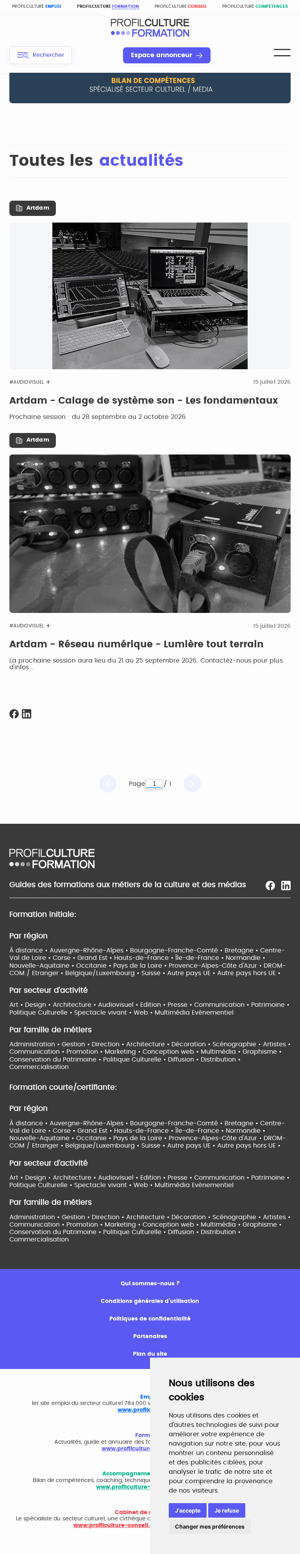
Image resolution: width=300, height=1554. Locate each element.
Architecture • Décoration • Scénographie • (194, 1044)
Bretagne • (242, 950)
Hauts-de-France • (144, 958)
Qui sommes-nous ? (150, 1283)
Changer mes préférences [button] (210, 1526)
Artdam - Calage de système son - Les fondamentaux (143, 401)
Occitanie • (94, 966)
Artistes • (277, 1044)
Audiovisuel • (119, 1005)
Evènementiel (213, 1013)
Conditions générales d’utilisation (150, 1301)
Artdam (38, 208)
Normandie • (245, 958)
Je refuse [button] (226, 1510)
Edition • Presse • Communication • (195, 1005)
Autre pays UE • (192, 973)
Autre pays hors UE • (248, 973)
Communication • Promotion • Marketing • (76, 1052)
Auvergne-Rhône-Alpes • (90, 950)
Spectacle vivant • (104, 1013)
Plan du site (150, 1354)
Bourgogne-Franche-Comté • (177, 950)
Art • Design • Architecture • (53, 1005)
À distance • (29, 950)
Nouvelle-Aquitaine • (42, 966)
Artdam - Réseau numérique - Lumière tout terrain (136, 644)
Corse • (65, 958)
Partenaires (150, 1336)
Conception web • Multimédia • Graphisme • (212, 1052)
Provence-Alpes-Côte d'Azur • (216, 966)
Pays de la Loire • (141, 966)
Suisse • (154, 973)
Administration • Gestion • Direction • (67, 1044)
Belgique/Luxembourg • (103, 973)
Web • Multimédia (163, 1013)
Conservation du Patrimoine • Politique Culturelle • (88, 1059)
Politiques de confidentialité (150, 1319)
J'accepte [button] (187, 1510)
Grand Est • (95, 958)
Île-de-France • (200, 958)
